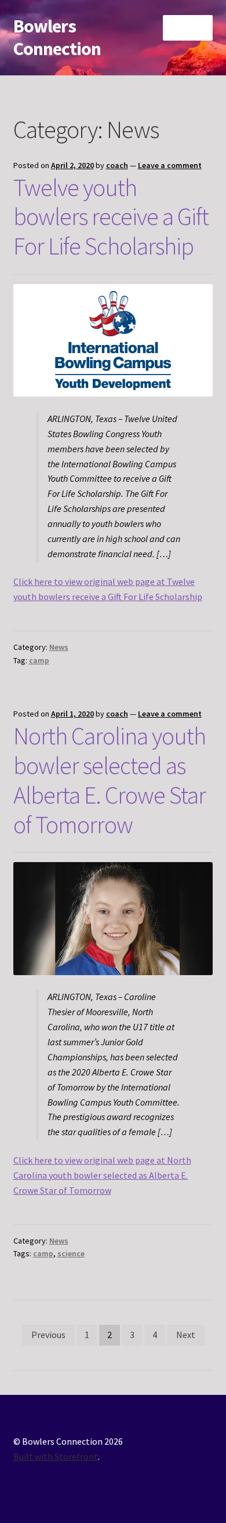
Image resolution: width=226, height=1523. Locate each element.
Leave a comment (170, 165)
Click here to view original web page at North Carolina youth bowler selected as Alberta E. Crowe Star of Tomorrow (102, 1175)
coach (117, 165)
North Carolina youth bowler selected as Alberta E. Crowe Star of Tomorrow (109, 780)
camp (39, 660)
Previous (48, 1334)
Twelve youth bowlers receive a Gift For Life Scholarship (111, 216)
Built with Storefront (55, 1456)
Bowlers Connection (57, 37)
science (71, 1253)
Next (185, 1334)
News (58, 647)
